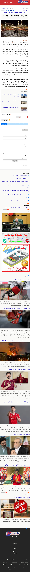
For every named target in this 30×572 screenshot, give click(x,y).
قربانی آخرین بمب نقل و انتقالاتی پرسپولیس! (18, 369)
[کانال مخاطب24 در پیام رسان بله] (16, 238)
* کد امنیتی (24, 155)
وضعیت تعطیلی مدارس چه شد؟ (21, 497)
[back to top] (25, 528)
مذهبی (23, 10)
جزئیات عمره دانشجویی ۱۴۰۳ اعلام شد (10, 107)
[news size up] (13, 10)
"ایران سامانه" (12, 569)
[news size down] (8, 10)
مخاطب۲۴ (25, 41)
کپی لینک (4, 124)
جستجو (26, 564)
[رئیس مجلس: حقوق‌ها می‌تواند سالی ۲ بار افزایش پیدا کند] (16, 222)
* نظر (25, 144)
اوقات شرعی (24, 562)
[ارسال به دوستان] (4, 10)
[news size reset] (11, 10)
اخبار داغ (27, 276)
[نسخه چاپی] (2, 10)
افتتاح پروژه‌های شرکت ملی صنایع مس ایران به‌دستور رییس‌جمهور (15, 182)
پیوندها (5, 562)
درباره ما (25, 560)
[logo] (22, 2)
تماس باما (15, 560)
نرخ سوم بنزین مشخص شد (22, 178)
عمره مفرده (14, 42)
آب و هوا (5, 560)
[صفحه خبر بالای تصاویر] (16, 258)
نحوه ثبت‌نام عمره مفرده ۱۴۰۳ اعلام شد (10, 101)
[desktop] (8, 3)
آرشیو (4, 564)
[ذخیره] (6, 10)
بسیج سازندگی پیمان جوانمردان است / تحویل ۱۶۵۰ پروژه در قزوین (15, 186)
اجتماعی (26, 10)
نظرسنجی (15, 562)
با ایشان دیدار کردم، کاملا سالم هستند (20, 434)
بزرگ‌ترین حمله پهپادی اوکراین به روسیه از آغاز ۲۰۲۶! (16, 341)
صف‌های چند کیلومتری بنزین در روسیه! (19, 200)
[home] (11, 3)
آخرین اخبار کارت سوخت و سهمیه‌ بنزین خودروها (17, 308)
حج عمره (18, 117)
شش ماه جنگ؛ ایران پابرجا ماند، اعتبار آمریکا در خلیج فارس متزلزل (15, 191)
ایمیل (25, 138)
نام (25, 133)
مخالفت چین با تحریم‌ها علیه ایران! (20, 197)
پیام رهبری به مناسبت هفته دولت (21, 175)
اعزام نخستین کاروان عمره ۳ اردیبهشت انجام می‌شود (10, 95)
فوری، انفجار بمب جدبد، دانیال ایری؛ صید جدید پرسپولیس (15, 403)
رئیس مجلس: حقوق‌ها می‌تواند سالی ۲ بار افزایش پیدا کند (18, 231)
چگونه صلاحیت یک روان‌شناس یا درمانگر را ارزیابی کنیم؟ (16, 194)
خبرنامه (19, 564)
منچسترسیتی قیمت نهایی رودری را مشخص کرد (17, 465)
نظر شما (25, 129)
